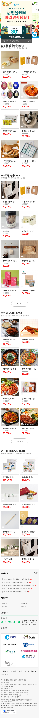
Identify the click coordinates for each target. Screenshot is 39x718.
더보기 (20, 304)
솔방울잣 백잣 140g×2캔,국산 (13, 131)
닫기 (29, 41)
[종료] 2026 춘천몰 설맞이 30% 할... (15, 582)
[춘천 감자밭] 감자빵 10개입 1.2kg (15, 72)
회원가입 (4, 603)
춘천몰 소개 (12, 671)
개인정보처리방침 (30, 671)
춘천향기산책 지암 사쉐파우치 (13, 261)
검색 (37, 4)
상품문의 (23, 607)
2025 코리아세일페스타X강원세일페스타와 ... (18, 585)
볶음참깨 (6, 231)
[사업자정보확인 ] (24, 690)
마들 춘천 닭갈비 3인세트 (11, 428)
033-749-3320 (10, 622)
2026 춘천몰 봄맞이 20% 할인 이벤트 (16, 579)
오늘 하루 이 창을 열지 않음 (11, 41)
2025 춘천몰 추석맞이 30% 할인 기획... (16, 588)
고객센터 (5, 613)
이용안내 (3, 674)
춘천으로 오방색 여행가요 (12, 102)
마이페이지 (24, 603)
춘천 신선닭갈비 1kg (29, 369)
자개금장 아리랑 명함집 (30, 505)
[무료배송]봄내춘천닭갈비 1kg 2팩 (15, 399)
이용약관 (20, 671)
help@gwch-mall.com (24, 695)
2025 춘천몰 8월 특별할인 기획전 (15, 592)
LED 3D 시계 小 (8, 559)
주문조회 (4, 607)
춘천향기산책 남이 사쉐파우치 (13, 202)
